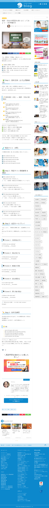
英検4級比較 (3, 483)
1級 (25, 454)
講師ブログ (18, 10)
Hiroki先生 (37, 205)
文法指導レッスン (21, 459)
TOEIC (36, 218)
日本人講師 (14, 409)
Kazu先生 (37, 212)
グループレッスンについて (23, 487)
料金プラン (3, 461)
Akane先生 (43, 199)
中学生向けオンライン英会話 (38, 190)
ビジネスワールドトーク (39, 459)
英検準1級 (37, 296)
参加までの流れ (4, 462)
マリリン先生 (38, 254)
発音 (41, 283)
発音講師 (38, 467)
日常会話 (42, 274)
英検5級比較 (3, 484)
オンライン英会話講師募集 (39, 464)
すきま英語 (26, 10)
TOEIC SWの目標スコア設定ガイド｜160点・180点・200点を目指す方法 (43, 70)
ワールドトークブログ (22, 493)
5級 (24, 455)
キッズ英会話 (44, 231)
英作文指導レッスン (22, 478)
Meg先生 (44, 212)
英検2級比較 (3, 478)
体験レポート (38, 264)
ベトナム (37, 251)
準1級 (28, 454)
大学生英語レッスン (22, 471)
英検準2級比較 (4, 480)
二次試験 (37, 261)
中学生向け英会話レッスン (23, 468)
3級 (21, 455)
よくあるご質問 (4, 467)
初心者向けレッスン (22, 452)
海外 (44, 277)
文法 (9, 409)
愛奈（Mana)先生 (39, 270)
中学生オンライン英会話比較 (7, 487)
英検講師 (43, 465)
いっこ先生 (43, 218)
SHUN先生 (43, 215)
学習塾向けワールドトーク (39, 461)
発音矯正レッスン (21, 458)
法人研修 (38, 477)
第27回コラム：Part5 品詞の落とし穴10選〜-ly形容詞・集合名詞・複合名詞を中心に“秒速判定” (43, 76)
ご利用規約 (36, 455)
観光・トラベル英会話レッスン (24, 465)
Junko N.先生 (38, 209)
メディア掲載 (17, 13)
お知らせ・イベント (7, 13)
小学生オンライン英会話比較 (7, 486)
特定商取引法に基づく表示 (39, 454)
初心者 (45, 264)
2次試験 (37, 199)
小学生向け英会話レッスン (23, 467)
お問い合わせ (3, 468)
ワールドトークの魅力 (7, 10)
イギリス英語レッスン (22, 480)
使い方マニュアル (4, 464)
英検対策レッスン (39, 293)
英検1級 (37, 290)
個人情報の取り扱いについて (40, 458)
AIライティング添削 (22, 486)
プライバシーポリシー (38, 457)
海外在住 (37, 280)
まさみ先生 (37, 228)
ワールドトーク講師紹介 (6, 454)
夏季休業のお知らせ (42, 65)
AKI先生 (37, 202)
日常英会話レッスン (22, 464)
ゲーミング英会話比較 (5, 489)
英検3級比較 (3, 481)
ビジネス (37, 238)
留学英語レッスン (21, 484)
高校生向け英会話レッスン (23, 470)
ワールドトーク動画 (22, 494)
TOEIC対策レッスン (22, 457)
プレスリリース (38, 248)
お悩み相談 (37, 222)
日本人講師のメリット (5, 457)
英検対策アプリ (37, 478)
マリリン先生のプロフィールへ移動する (16, 400)
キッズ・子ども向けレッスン (23, 461)
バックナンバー (38, 235)
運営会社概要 (37, 452)
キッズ (36, 231)
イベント (45, 228)
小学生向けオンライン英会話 (38, 179)
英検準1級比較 (4, 477)
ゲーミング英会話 (21, 483)
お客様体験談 (3, 459)
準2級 (19, 455)
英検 (42, 286)
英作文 (36, 286)
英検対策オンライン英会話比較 (7, 474)
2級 (30, 454)
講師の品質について (5, 458)
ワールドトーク (4, 452)
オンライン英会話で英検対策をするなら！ (40, 133)
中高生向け (38, 465)
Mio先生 (37, 215)
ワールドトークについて (6, 455)
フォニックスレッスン (22, 473)
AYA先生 (43, 202)
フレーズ (37, 244)
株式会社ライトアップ (38, 470)
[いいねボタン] (3, 350)
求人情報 (36, 462)
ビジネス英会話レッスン (22, 462)
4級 (22, 455)
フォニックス (38, 241)
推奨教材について (4, 465)
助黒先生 (37, 267)
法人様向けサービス (22, 481)
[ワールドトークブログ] (24, 7)
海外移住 (44, 280)
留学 (36, 283)
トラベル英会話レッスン (22, 477)
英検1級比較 (3, 475)
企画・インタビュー (36, 10)
